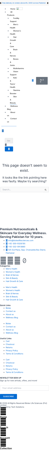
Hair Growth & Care (13, 41)
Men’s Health (14, 26)
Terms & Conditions (14, 354)
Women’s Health (15, 32)
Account (5, 437)
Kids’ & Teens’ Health (13, 82)
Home (12, 9)
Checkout (10, 344)
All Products (10, 13)
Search (4, 427)
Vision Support (14, 73)
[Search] (3, 422)
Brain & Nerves (12, 275)
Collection (6, 448)
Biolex (8, 308)
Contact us (12, 120)
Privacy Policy (12, 350)
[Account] (3, 432)
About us (11, 113)
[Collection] (3, 442)
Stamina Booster (15, 91)
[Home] (3, 411)
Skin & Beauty (12, 278)
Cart (8, 341)
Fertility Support (14, 19)
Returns (9, 347)
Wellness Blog (12, 107)
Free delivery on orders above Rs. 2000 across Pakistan (24, 3)
